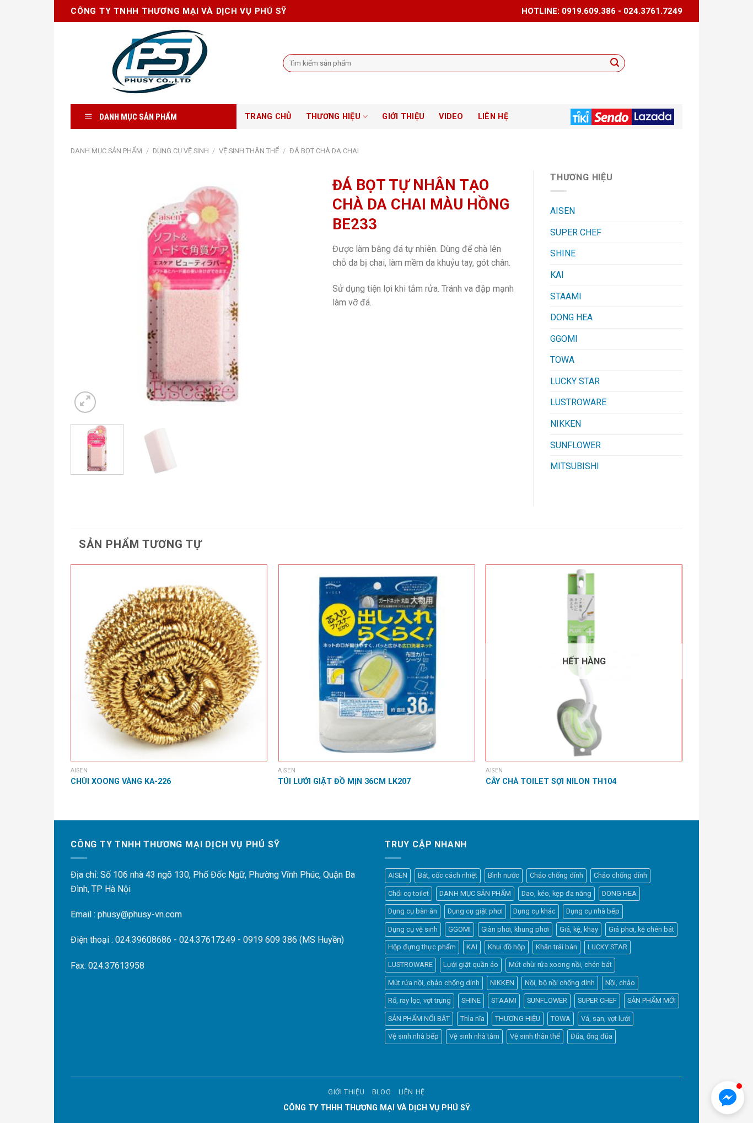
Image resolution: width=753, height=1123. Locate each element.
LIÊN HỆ (493, 116)
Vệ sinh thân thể (249, 151)
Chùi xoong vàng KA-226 (121, 781)
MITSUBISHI (574, 466)
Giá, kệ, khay (579, 929)
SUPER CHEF (575, 232)
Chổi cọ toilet (408, 893)
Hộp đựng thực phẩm (422, 947)
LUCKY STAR (575, 381)
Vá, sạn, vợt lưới (605, 1018)
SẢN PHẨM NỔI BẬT (419, 1018)
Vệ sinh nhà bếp (413, 1036)
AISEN (562, 211)
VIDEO (451, 116)
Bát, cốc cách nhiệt (447, 875)
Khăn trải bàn (556, 947)
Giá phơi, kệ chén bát (641, 929)
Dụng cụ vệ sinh (181, 151)
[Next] (297, 293)
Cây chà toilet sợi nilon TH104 (551, 781)
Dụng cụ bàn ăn (412, 911)
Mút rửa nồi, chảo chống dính (434, 983)
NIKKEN (565, 423)
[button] (727, 1097)
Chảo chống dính (556, 875)
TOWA (562, 359)
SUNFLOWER (575, 445)
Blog (381, 1092)
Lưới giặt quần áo (470, 964)
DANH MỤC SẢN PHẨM (106, 151)
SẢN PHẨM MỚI (651, 1000)
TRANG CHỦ (268, 116)
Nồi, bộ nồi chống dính (560, 983)
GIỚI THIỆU (403, 116)
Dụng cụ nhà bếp (593, 911)
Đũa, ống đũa (591, 1036)
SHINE (562, 253)
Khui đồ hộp (506, 947)
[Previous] (89, 293)
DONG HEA (571, 317)
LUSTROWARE (578, 402)
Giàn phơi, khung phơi (515, 929)
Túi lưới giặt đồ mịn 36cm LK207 (344, 781)
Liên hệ (412, 1092)
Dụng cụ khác (534, 911)
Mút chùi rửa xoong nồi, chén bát (560, 964)
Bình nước (503, 875)
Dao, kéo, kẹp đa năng (556, 893)
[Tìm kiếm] (614, 63)
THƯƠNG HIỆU (333, 116)
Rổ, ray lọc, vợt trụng (419, 1000)
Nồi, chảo (620, 983)
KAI (557, 275)
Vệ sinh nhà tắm (474, 1036)
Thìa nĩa (472, 1018)
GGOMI (564, 339)
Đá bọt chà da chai (324, 151)
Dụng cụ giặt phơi (475, 911)
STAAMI (566, 296)
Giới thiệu (346, 1092)
